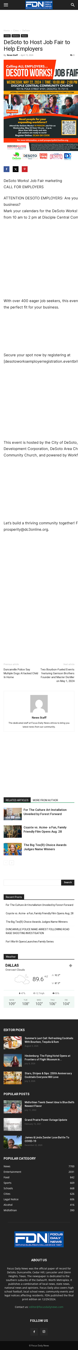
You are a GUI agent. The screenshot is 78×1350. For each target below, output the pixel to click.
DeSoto (26, 30)
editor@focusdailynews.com (46, 1307)
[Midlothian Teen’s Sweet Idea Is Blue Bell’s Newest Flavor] (13, 1106)
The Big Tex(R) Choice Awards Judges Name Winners (37, 921)
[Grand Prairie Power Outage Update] (13, 1124)
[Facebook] (34, 1332)
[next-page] (11, 862)
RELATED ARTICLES (17, 800)
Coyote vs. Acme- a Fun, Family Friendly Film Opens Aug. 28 (39, 913)
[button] (6, 5)
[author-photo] (39, 712)
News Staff (12, 55)
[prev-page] (6, 862)
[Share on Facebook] (7, 169)
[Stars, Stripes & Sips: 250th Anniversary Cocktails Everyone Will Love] (13, 1078)
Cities (16, 30)
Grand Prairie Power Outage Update (46, 1119)
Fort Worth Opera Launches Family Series (30, 941)
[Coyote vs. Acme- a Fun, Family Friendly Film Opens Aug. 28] (13, 831)
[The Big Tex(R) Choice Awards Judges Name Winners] (13, 849)
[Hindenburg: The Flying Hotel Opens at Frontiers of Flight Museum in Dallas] (13, 1060)
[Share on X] (16, 169)
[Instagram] (44, 1331)
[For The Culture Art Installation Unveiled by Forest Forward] (13, 814)
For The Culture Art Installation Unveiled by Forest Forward (39, 904)
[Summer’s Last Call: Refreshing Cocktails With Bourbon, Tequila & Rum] (13, 1042)
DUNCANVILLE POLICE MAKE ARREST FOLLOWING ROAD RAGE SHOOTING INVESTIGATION (37, 931)
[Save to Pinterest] (25, 169)
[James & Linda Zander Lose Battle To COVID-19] (13, 1142)
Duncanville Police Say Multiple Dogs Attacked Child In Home (21, 673)
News (24, 35)
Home (7, 30)
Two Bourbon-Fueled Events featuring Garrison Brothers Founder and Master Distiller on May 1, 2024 (57, 675)
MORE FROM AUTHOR (45, 800)
